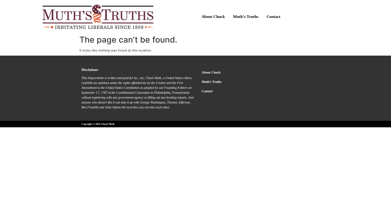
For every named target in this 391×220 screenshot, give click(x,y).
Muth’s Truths (245, 16)
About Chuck (213, 16)
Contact (273, 16)
